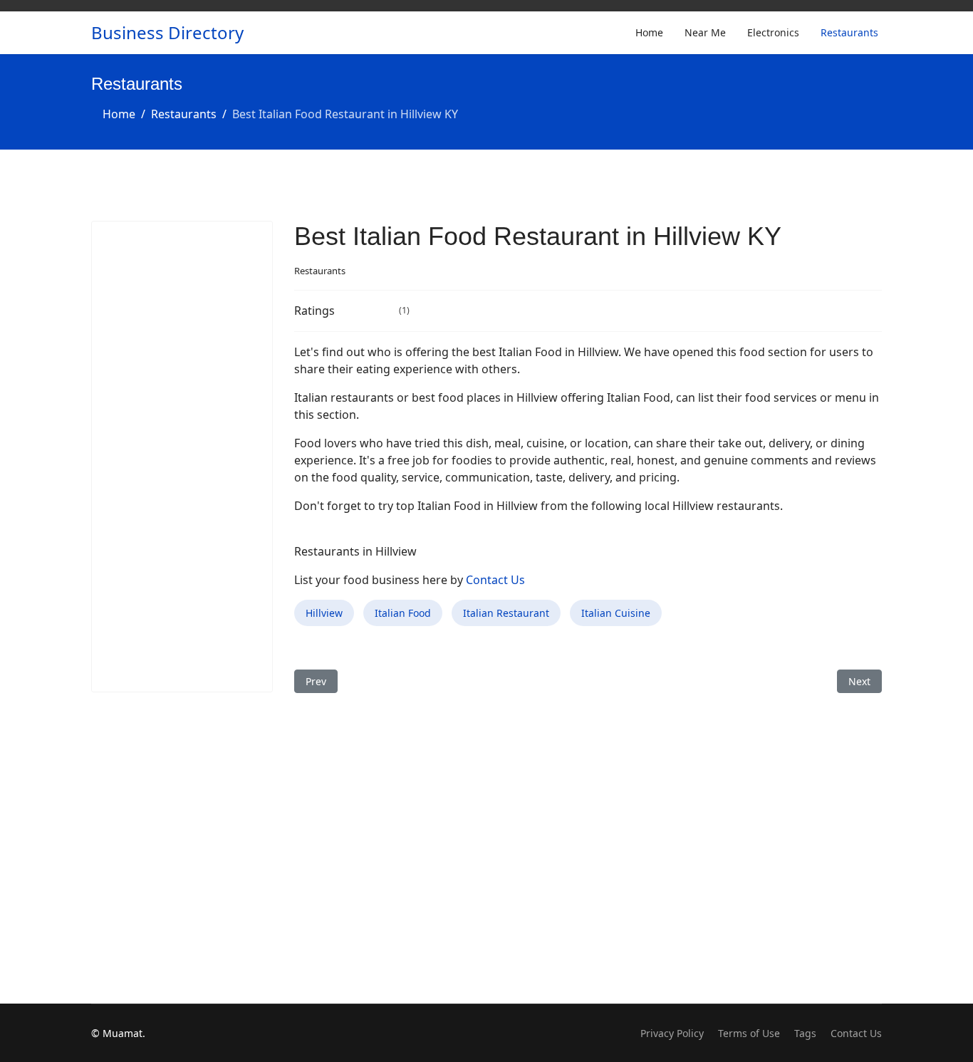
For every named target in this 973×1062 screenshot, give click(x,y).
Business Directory (167, 32)
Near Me (705, 32)
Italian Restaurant (506, 613)
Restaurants (849, 32)
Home (649, 32)
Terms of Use (749, 1033)
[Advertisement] (182, 456)
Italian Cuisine (615, 613)
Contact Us (495, 580)
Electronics (773, 32)
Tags (805, 1033)
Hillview (324, 613)
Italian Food (403, 613)
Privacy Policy (672, 1033)
